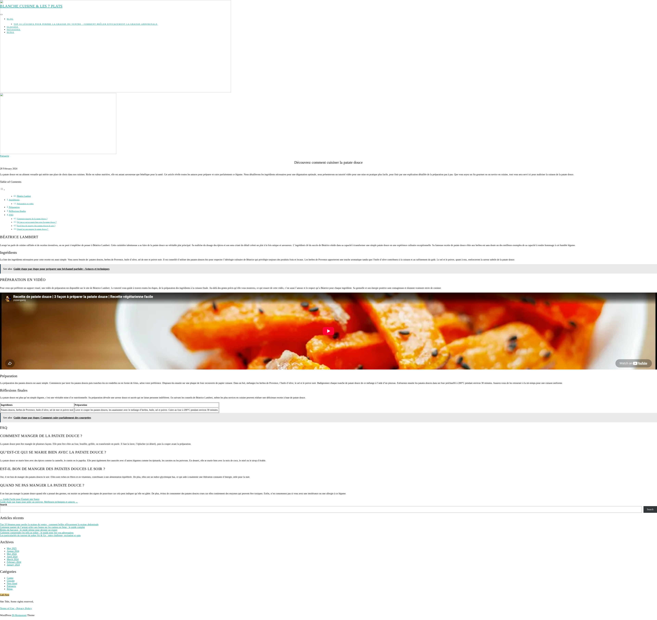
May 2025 (12, 548)
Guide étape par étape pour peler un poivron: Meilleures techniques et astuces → (39, 502)
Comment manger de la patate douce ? (32, 219)
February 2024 (14, 562)
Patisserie (14, 30)
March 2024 (12, 559)
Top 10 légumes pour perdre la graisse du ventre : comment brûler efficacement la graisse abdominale (86, 24)
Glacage (12, 27)
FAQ (11, 215)
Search (3, 504)
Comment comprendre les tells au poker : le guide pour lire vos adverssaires (36, 532)
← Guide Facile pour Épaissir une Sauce (19, 499)
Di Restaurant (19, 615)
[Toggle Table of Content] (2, 190)
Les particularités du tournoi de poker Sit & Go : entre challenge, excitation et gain (40, 535)
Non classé (12, 583)
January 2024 (13, 565)
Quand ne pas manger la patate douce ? (32, 229)
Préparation (14, 207)
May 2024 (12, 554)
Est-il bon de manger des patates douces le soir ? (36, 226)
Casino (10, 578)
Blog (10, 19)
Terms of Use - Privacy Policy (16, 608)
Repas (10, 32)
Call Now (4, 594)
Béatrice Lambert (24, 196)
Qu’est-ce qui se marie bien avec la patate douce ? (36, 222)
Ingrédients (14, 200)
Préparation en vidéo (25, 204)
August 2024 (13, 551)
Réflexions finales (17, 211)
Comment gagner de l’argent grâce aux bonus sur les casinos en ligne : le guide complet (42, 527)
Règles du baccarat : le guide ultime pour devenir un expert (28, 530)
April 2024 (12, 556)
